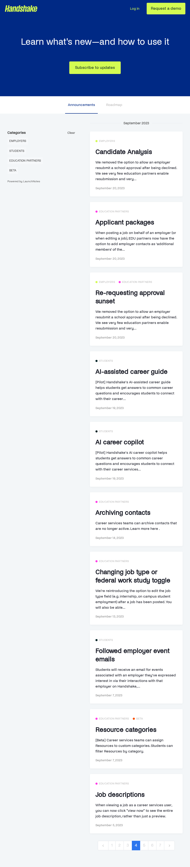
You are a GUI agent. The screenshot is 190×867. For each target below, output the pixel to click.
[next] (169, 845)
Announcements (81, 105)
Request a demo (166, 8)
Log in (134, 8)
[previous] (103, 845)
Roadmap (114, 105)
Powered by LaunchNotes (23, 181)
